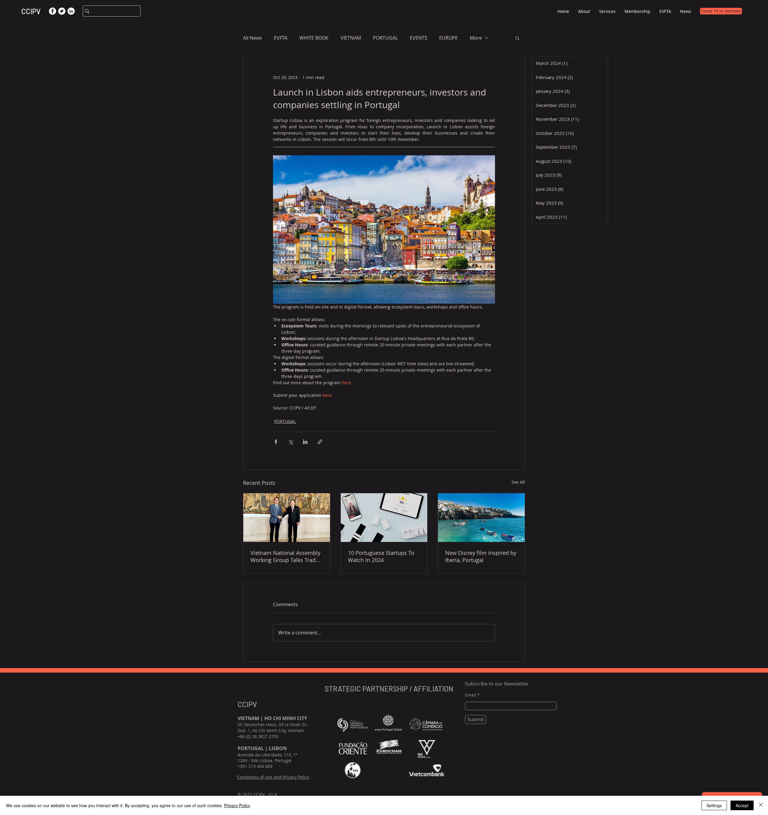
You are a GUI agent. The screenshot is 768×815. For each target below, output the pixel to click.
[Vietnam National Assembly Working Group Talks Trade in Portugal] (286, 517)
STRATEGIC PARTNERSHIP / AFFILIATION (390, 688)
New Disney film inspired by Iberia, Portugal (480, 556)
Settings (714, 805)
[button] (584, 11)
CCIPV (30, 11)
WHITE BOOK (313, 38)
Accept (742, 805)
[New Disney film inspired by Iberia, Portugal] (481, 517)
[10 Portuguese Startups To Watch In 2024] (384, 517)
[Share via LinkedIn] (305, 442)
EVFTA (280, 38)
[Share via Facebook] (276, 442)
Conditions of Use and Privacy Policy (273, 777)
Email (470, 695)
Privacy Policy (237, 805)
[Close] (760, 805)
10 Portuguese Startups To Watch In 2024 (381, 556)
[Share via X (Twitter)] (290, 442)
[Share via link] (320, 442)
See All (518, 482)
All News (252, 38)
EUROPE (448, 38)
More (476, 38)
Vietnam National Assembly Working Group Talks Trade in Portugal (285, 556)
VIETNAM (350, 38)
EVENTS (418, 38)
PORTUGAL (385, 38)
